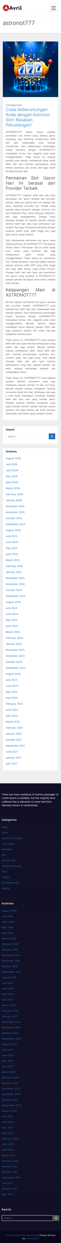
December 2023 (15, 650)
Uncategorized (14, 105)
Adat (4, 827)
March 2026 (13, 488)
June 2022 (12, 709)
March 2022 (13, 721)
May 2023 (12, 691)
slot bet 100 (9, 860)
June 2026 (12, 470)
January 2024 (14, 644)
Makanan (7, 849)
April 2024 (12, 626)
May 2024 (12, 620)
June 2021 (12, 751)
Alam (5, 832)
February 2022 (14, 727)
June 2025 (12, 542)
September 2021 (15, 745)
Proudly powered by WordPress (22, 1235)
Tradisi (6, 877)
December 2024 (15, 578)
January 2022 (14, 733)
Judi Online (8, 843)
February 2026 (14, 494)
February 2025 (14, 566)
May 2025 (11, 548)
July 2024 (11, 608)
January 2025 (14, 572)
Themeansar (32, 1238)
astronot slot (48, 209)
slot (4, 854)
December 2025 (15, 506)
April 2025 (12, 554)
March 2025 (13, 560)
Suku (5, 871)
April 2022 (12, 715)
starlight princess (12, 866)
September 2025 (15, 524)
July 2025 (11, 536)
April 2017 (11, 763)
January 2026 (14, 500)
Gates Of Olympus (12, 838)
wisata (5, 888)
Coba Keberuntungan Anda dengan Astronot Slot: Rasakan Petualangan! (28, 117)
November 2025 (15, 512)
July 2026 (11, 464)
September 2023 (16, 667)
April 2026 (12, 482)
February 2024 (14, 638)
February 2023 (14, 703)
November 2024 (15, 584)
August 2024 (13, 602)
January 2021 (13, 757)
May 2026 (12, 476)
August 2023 (13, 673)
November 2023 (15, 655)
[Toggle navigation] (53, 8)
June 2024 (12, 614)
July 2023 (11, 679)
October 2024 (14, 590)
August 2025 (13, 530)
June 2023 (12, 685)
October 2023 (14, 661)
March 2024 (13, 632)
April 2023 (12, 697)
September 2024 (16, 596)
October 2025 (14, 518)
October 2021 (14, 739)
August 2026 (13, 458)
